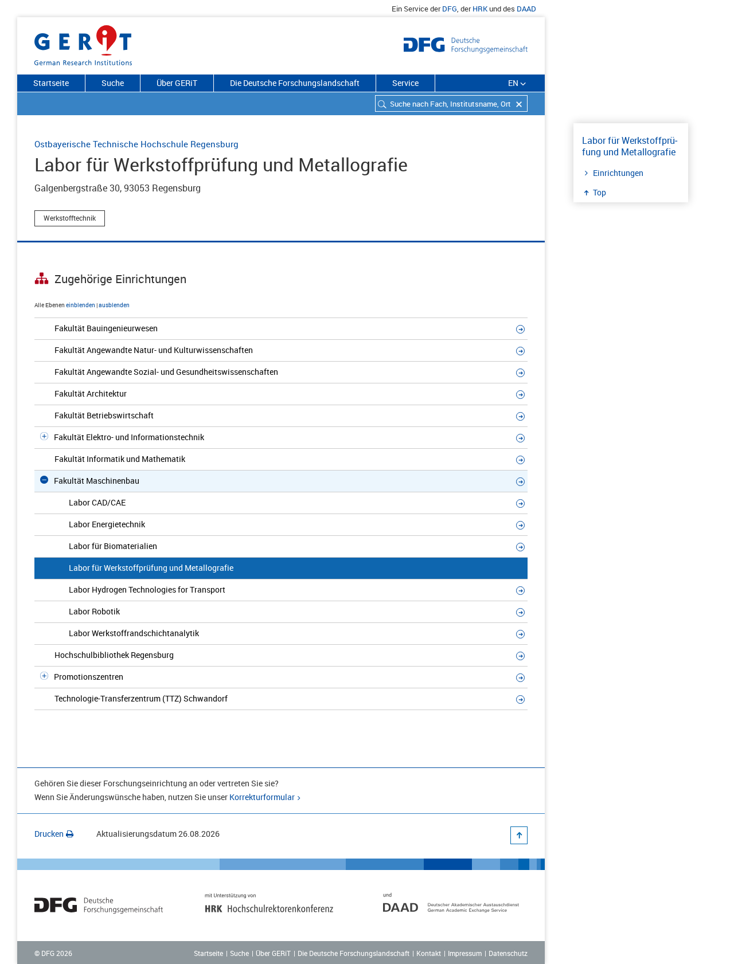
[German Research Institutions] (83, 43)
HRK (480, 8)
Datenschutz (508, 953)
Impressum (465, 953)
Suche (112, 82)
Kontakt (428, 953)
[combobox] (451, 103)
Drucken (49, 833)
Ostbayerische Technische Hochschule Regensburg (136, 144)
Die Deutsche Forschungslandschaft (295, 82)
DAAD (526, 8)
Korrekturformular (262, 796)
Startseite (51, 82)
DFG (449, 8)
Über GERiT (177, 82)
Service (405, 82)
